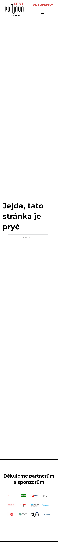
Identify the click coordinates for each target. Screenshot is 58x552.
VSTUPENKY (42, 5)
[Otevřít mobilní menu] (42, 12)
